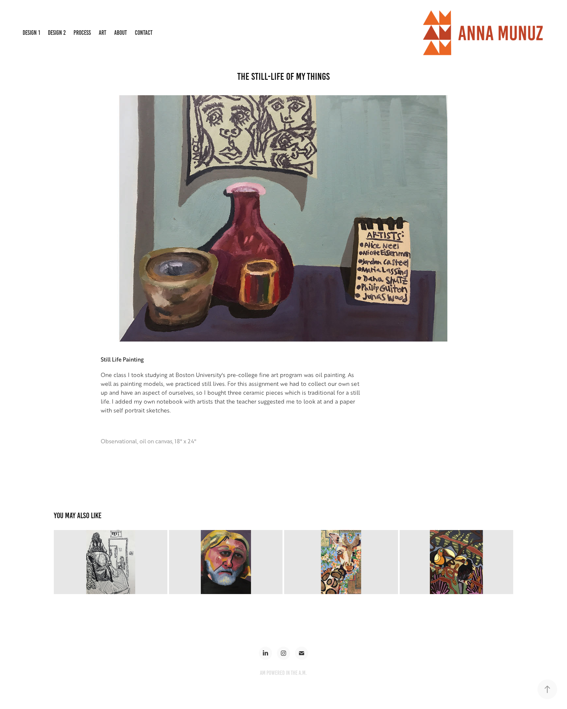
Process (82, 32)
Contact (144, 32)
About (120, 32)
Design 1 (31, 32)
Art (102, 32)
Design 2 (57, 32)
